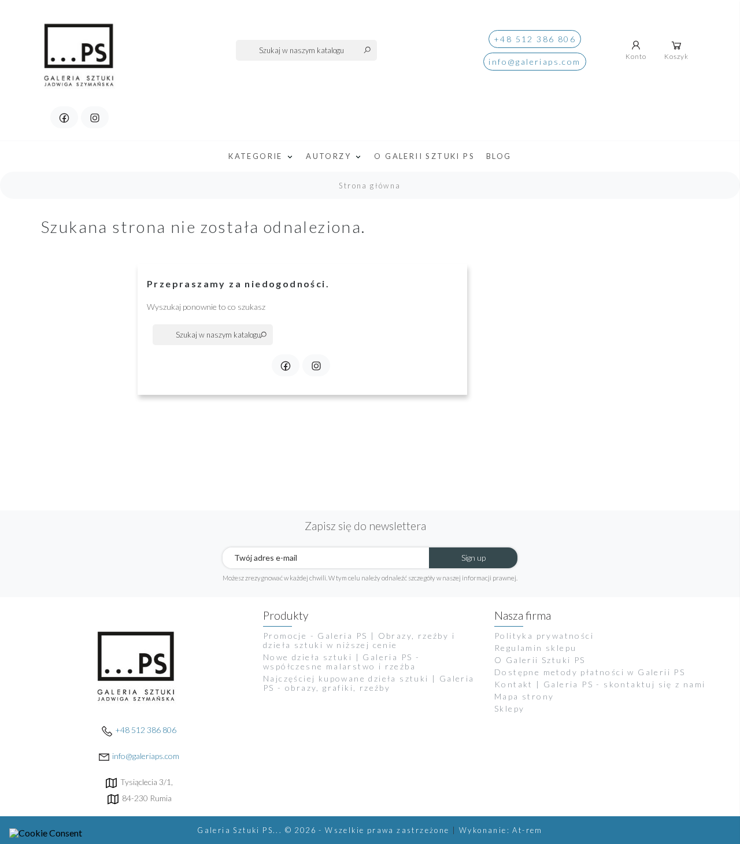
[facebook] (64, 117)
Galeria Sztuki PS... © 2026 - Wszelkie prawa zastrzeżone (324, 830)
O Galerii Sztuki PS (424, 156)
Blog (499, 156)
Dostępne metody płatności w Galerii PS (589, 672)
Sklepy (509, 708)
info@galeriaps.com (534, 61)
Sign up (473, 557)
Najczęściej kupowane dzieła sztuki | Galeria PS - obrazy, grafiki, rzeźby (369, 683)
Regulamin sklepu (535, 648)
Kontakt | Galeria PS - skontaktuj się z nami (600, 684)
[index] (80, 48)
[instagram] (95, 117)
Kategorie (257, 156)
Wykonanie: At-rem (501, 830)
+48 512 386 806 (535, 39)
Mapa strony (524, 696)
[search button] (367, 49)
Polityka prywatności (544, 636)
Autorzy (330, 156)
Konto (636, 56)
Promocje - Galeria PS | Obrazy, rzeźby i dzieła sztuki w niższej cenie (359, 640)
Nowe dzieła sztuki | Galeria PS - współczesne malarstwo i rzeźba (341, 661)
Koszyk (676, 56)
